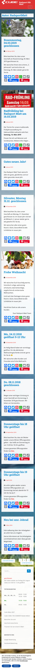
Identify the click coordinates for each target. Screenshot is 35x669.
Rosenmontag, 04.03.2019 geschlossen (13, 42)
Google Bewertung (10, 640)
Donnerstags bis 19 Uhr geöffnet (15, 473)
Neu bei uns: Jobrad (16, 520)
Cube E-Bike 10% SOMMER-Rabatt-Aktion (17, 616)
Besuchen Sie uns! (10, 619)
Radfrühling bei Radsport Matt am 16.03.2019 (15, 113)
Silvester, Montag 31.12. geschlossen (15, 199)
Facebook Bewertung (10, 643)
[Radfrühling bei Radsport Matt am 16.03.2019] (17, 99)
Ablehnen (16, 666)
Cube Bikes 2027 (9, 612)
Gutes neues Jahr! (15, 161)
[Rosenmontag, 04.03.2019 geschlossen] (17, 28)
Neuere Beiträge (9, 561)
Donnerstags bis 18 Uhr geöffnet (15, 425)
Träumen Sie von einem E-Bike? (14, 627)
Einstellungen (24, 661)
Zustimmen (6, 666)
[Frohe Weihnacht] (17, 260)
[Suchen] (29, 571)
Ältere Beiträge (26, 563)
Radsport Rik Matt (25, 3)
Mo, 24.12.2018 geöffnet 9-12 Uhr (14, 335)
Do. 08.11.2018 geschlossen (12, 383)
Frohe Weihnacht (15, 272)
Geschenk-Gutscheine (11, 623)
